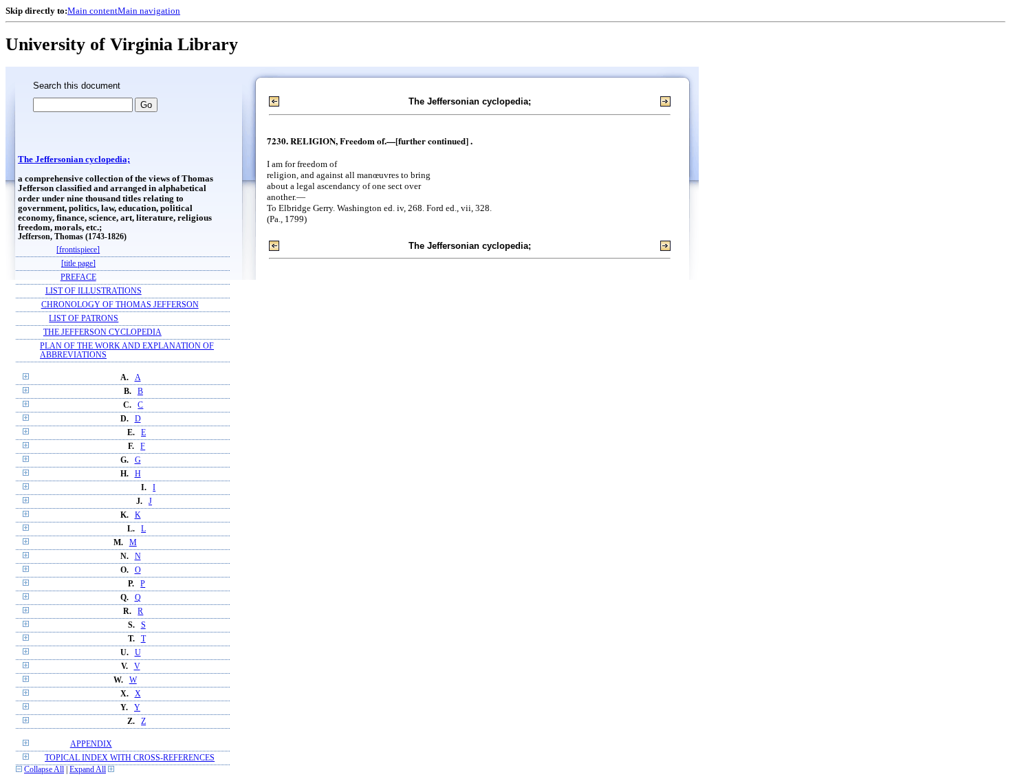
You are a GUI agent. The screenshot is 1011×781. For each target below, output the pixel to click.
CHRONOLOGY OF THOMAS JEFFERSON (120, 304)
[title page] (78, 263)
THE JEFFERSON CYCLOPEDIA (102, 332)
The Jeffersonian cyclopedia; (74, 159)
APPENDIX (91, 744)
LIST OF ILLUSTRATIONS (93, 291)
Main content (92, 11)
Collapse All (44, 769)
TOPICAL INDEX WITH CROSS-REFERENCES (130, 758)
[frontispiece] (78, 249)
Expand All (87, 769)
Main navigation (149, 11)
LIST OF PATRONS (83, 318)
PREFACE (78, 277)
